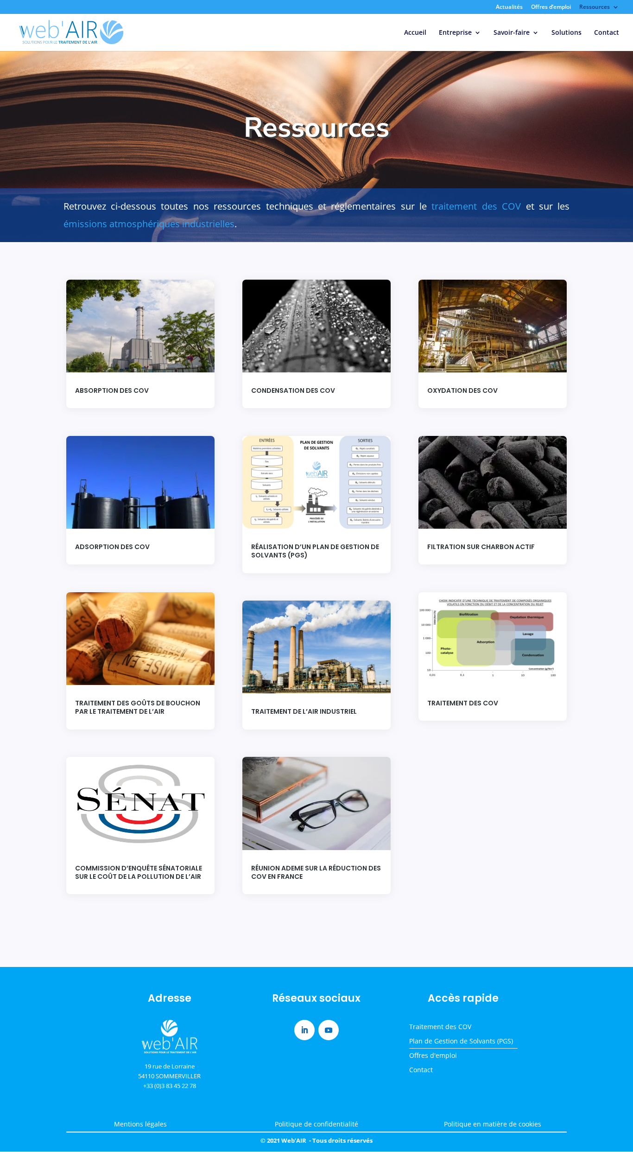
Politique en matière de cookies (492, 1124)
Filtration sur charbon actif (481, 546)
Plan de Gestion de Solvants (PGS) (461, 1041)
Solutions (566, 33)
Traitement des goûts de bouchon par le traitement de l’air (137, 707)
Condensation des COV (293, 390)
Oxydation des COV (462, 390)
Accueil (415, 33)
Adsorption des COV (112, 546)
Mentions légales (140, 1124)
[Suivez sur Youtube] (328, 1030)
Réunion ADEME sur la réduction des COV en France (316, 872)
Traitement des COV (462, 703)
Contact (606, 33)
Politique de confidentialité (316, 1124)
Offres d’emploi (551, 7)
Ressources (594, 7)
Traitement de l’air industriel (304, 711)
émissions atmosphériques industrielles (148, 224)
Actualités (509, 7)
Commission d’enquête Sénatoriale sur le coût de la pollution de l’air (138, 872)
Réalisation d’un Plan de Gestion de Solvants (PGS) (315, 551)
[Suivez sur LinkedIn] (304, 1030)
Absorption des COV (112, 390)
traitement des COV (476, 206)
